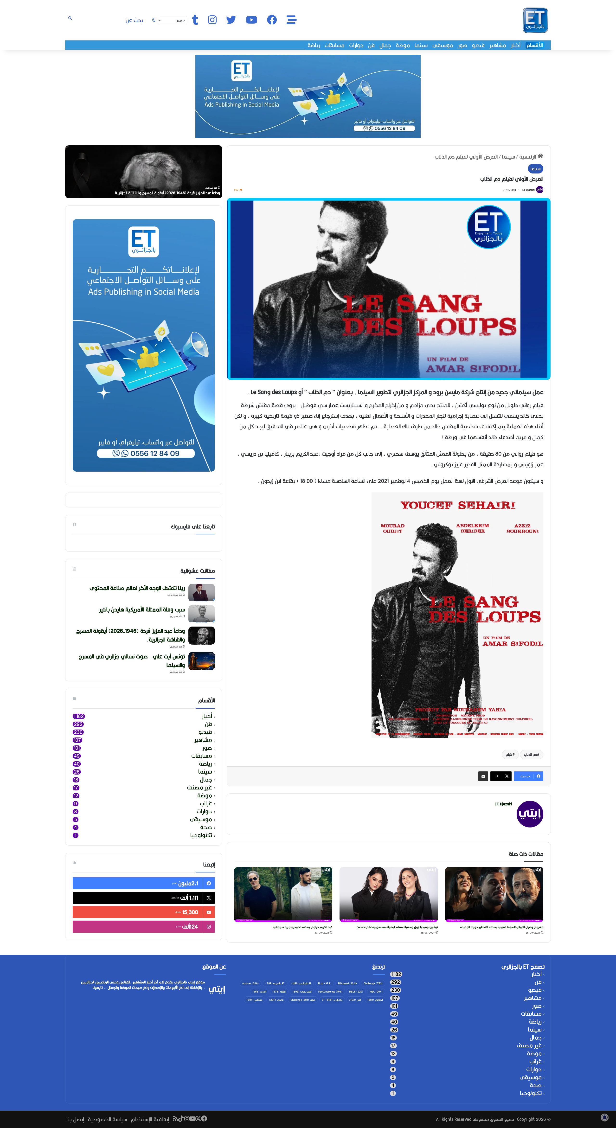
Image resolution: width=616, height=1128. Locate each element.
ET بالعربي (275, 983)
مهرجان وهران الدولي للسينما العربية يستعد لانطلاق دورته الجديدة (501, 927)
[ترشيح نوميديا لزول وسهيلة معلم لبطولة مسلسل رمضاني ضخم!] (389, 894)
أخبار (515, 45)
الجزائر (259, 991)
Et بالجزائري (301, 983)
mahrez (250, 983)
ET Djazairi (528, 189)
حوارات (356, 45)
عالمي (276, 999)
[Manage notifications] (605, 1117)
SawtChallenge (330, 991)
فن (371, 45)
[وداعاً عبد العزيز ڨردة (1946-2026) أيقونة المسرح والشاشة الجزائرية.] (201, 636)
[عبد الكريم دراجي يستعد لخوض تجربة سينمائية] (283, 894)
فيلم (509, 754)
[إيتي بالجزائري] (535, 20)
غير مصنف (199, 787)
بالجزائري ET (332, 999)
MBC (376, 991)
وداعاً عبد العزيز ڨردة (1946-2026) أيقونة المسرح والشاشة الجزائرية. (130, 635)
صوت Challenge (302, 999)
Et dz (324, 983)
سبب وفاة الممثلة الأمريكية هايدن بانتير (142, 609)
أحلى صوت (302, 991)
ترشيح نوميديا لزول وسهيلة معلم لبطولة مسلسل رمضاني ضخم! (397, 927)
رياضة (314, 45)
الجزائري (375, 999)
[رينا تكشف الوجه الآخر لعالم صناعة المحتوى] (201, 593)
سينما (421, 45)
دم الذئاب (530, 754)
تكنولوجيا (201, 835)
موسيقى (442, 45)
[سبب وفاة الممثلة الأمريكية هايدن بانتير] (201, 614)
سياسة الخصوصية (107, 1119)
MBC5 (356, 991)
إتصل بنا (75, 1119)
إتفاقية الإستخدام (150, 1119)
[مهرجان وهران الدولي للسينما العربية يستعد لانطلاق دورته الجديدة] (494, 894)
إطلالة (279, 991)
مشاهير (497, 45)
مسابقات (334, 45)
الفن (355, 999)
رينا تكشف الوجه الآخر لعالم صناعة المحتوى (186, 192)
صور (462, 45)
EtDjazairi (347, 983)
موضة (403, 45)
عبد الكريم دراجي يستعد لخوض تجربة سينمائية (302, 927)
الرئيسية (528, 156)
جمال (385, 45)
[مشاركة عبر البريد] (483, 776)
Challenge (373, 983)
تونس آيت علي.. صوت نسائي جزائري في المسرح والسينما (132, 660)
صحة (206, 827)
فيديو (478, 45)
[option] (143, 171)
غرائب (206, 803)
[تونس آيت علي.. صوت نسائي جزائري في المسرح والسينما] (201, 661)
